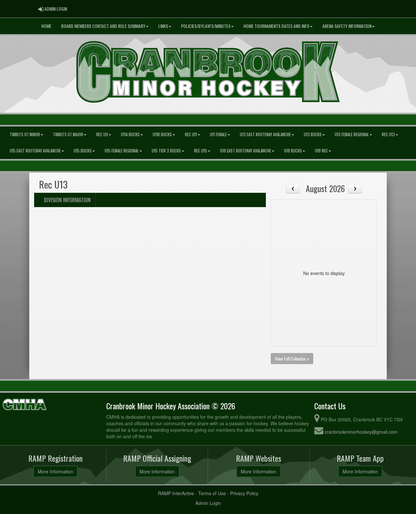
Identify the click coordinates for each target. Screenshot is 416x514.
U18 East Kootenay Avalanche (245, 151)
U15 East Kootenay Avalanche (35, 151)
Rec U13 (388, 134)
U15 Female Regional (122, 151)
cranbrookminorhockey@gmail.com (361, 431)
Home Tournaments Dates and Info (276, 25)
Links (163, 25)
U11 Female (218, 134)
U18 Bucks (293, 151)
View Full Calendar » (292, 358)
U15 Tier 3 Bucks (166, 151)
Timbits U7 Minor (25, 134)
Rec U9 (102, 134)
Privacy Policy (244, 493)
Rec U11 (191, 134)
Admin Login (208, 503)
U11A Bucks (130, 134)
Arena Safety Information (346, 25)
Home (46, 25)
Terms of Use (212, 493)
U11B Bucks (162, 134)
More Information (55, 471)
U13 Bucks (313, 134)
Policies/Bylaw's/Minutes (205, 25)
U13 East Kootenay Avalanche (265, 134)
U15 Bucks (83, 151)
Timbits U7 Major (68, 134)
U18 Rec (321, 151)
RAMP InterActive (176, 493)
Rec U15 (200, 151)
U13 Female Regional (352, 134)
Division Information (67, 200)
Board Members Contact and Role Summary (103, 25)
